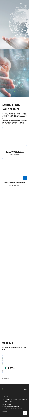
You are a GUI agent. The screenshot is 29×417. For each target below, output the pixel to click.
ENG (21, 4)
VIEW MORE (5, 296)
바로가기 (8, 315)
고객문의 (25, 389)
